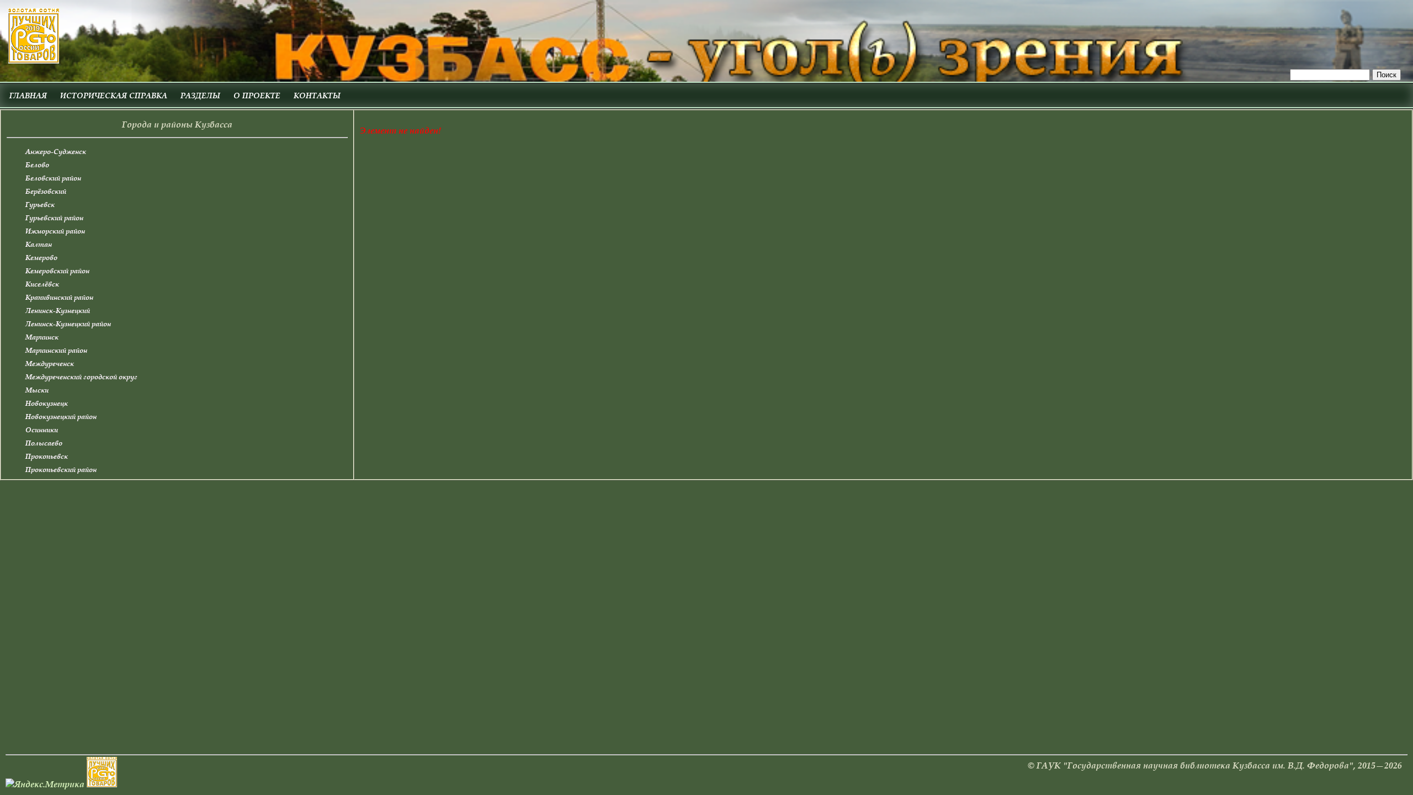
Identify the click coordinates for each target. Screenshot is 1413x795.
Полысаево (43, 443)
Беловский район (53, 178)
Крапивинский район (59, 297)
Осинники (41, 429)
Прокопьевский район (61, 469)
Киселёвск (42, 284)
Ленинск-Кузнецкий (57, 310)
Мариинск (42, 337)
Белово (37, 164)
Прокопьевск (46, 456)
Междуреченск (49, 363)
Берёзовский (45, 191)
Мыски (37, 390)
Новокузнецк (46, 403)
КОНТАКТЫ (317, 95)
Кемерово (41, 257)
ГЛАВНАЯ (28, 95)
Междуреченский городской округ (81, 376)
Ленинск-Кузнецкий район (68, 323)
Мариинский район (56, 350)
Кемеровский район (57, 270)
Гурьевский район (54, 217)
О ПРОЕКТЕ (256, 95)
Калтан (38, 244)
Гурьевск (40, 204)
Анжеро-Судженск (55, 151)
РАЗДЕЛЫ (200, 95)
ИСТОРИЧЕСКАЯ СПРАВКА (113, 95)
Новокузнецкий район (61, 416)
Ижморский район (55, 231)
